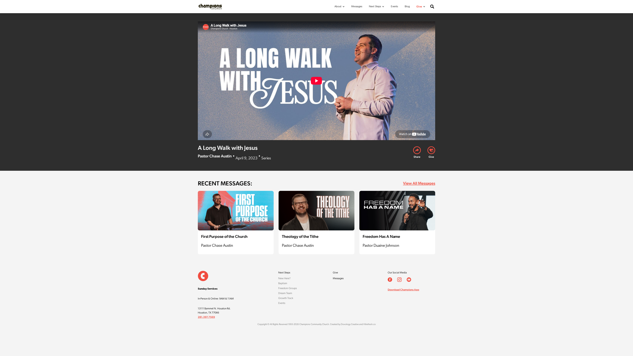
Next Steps (284, 272)
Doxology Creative (350, 324)
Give (335, 272)
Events (394, 6)
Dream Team (285, 293)
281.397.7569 (206, 317)
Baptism (282, 283)
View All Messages (419, 183)
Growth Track (285, 298)
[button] (339, 7)
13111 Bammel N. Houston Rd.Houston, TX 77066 (214, 310)
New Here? (284, 278)
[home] (210, 6)
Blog (407, 6)
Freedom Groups (287, 288)
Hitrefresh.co (369, 324)
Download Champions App (403, 289)
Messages (356, 6)
